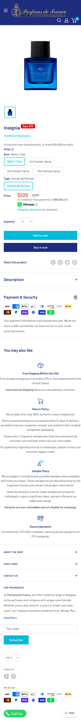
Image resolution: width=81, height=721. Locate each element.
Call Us (16, 713)
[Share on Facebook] (53, 262)
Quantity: (9, 221)
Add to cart (40, 235)
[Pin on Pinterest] (60, 262)
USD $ (9, 657)
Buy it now (40, 247)
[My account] (66, 20)
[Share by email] (74, 262)
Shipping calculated (30, 209)
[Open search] (59, 20)
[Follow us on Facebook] (6, 676)
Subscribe (16, 640)
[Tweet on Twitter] (67, 262)
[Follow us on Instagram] (13, 676)
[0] (74, 20)
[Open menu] (6, 10)
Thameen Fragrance (17, 136)
